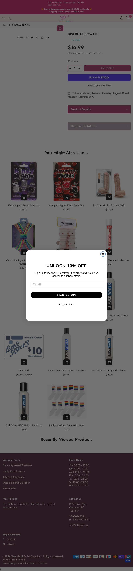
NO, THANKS (66, 305)
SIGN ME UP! (66, 295)
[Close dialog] (103, 254)
